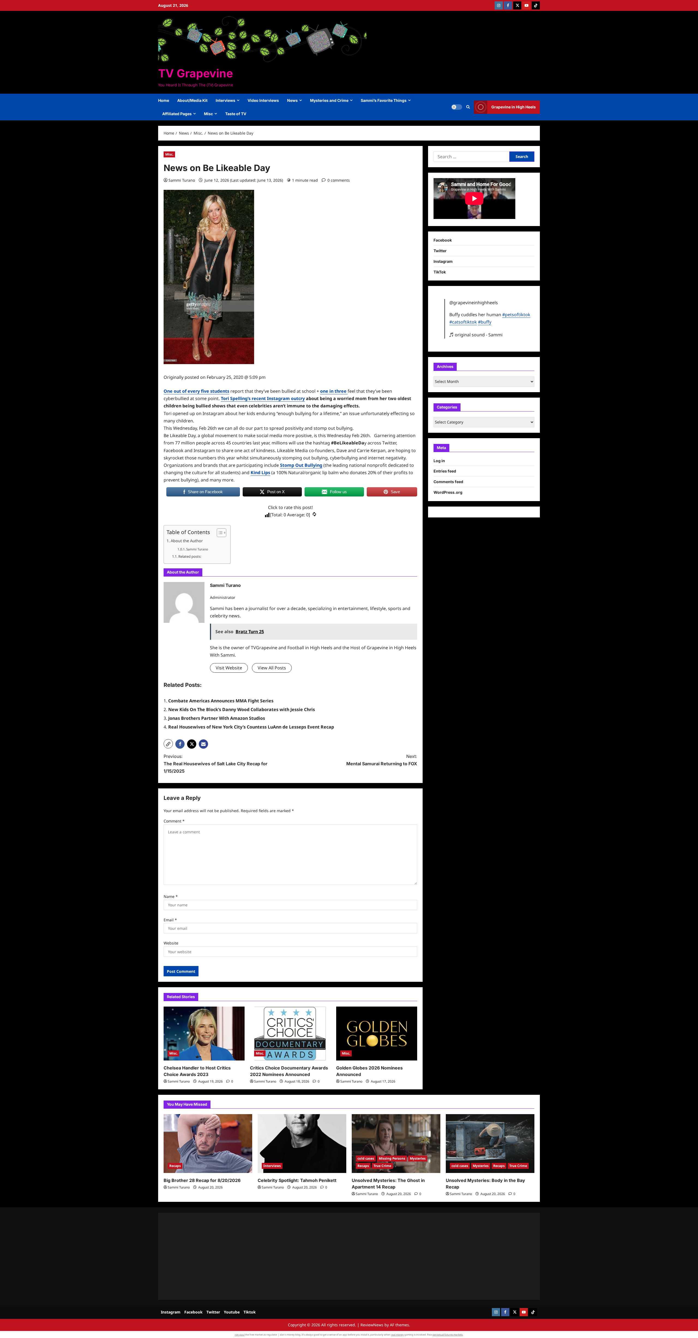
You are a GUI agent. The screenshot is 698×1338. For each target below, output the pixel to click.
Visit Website (229, 668)
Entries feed (445, 471)
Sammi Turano (182, 180)
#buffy (484, 322)
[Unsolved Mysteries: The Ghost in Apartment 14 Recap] (396, 1143)
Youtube (232, 1312)
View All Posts (272, 668)
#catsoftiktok (463, 322)
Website (171, 943)
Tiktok (249, 1312)
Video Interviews (263, 100)
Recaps (175, 1165)
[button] (468, 107)
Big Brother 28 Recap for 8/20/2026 (202, 1180)
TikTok (440, 272)
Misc (208, 113)
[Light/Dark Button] (456, 107)
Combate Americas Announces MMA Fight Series (220, 701)
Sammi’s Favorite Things (384, 100)
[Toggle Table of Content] (219, 532)
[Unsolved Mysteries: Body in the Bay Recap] (490, 1143)
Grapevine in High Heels (513, 107)
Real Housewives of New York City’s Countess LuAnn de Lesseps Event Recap (251, 727)
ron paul (240, 1334)
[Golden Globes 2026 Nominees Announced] (376, 1033)
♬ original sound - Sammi (476, 335)
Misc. (169, 154)
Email (170, 919)
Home (163, 100)
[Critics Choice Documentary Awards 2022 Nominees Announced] (290, 1033)
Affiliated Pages (177, 113)
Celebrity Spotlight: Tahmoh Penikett (297, 1180)
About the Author (187, 540)
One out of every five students (196, 391)
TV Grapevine (195, 73)
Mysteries (418, 1158)
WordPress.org (448, 492)
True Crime (382, 1165)
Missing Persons (392, 1158)
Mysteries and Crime (329, 100)
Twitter (440, 250)
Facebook (443, 240)
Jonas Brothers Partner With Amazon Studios (216, 718)
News (292, 100)
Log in (439, 460)
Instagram (443, 261)
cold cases (365, 1158)
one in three (334, 391)
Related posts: (189, 556)
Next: (381, 760)
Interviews (225, 100)
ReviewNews (371, 1324)
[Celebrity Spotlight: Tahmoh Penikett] (302, 1143)
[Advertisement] (327, 1256)
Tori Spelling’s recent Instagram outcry (263, 398)
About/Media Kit (192, 100)
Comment (174, 821)
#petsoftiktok (516, 315)
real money (397, 1334)
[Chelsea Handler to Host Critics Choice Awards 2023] (204, 1033)
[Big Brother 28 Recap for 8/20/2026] (208, 1143)
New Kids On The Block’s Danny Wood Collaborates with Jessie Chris (241, 709)
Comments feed (448, 482)
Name (171, 896)
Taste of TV (235, 113)
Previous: (215, 764)
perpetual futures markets (447, 1334)
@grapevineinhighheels (473, 303)
